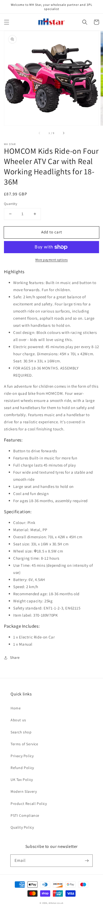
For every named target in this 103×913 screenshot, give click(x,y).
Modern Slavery (24, 791)
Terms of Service (24, 744)
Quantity (10, 203)
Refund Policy (22, 767)
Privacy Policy (22, 755)
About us (18, 720)
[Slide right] (63, 133)
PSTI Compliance (25, 815)
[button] (6, 22)
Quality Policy (22, 827)
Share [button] (15, 657)
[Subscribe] (86, 860)
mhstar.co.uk (56, 902)
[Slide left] (39, 133)
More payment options (51, 260)
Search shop (21, 732)
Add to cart (51, 231)
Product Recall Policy (29, 803)
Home (16, 708)
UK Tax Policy (22, 779)
